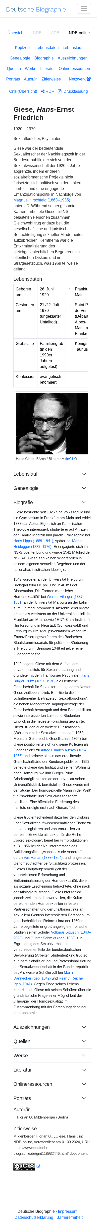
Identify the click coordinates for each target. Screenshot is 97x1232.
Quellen (14, 68)
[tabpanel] (48, 611)
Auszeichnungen (73, 58)
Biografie (23, 502)
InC (69, 459)
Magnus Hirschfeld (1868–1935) (41, 200)
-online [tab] (79, 33)
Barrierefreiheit (69, 1217)
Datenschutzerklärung (33, 1217)
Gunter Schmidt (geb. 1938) (53, 938)
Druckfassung (74, 91)
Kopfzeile (23, 47)
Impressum (67, 1211)
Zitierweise (51, 79)
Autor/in (31, 79)
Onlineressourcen (74, 68)
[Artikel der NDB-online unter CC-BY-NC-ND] (26, 1167)
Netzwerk (78, 79)
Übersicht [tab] (15, 33)
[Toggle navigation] (84, 9)
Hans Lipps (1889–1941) (33, 541)
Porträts (13, 79)
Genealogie (20, 58)
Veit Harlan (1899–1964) (43, 858)
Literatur (47, 68)
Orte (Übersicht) (23, 91)
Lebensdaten (47, 47)
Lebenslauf (72, 47)
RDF (49, 91)
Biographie (44, 58)
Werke (30, 68)
